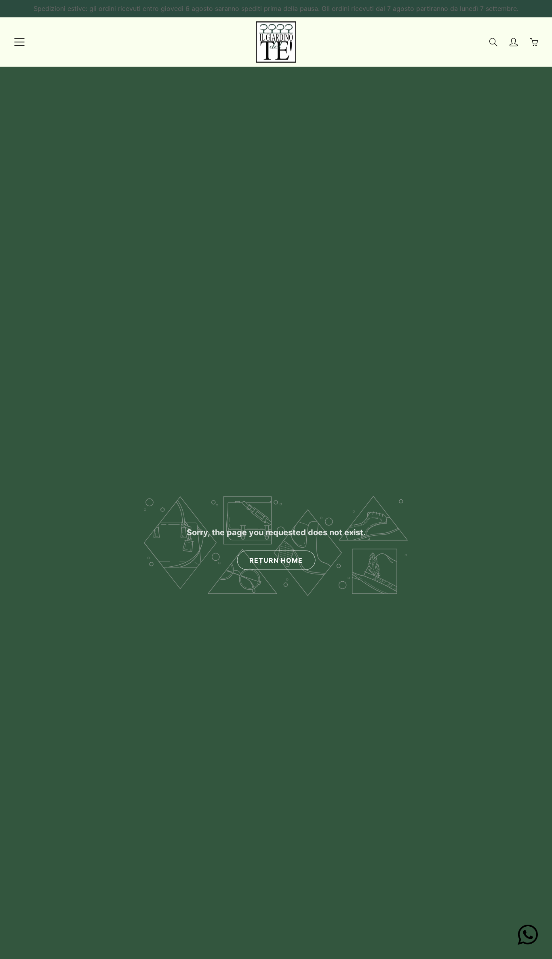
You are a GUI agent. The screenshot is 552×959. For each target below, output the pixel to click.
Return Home (276, 560)
